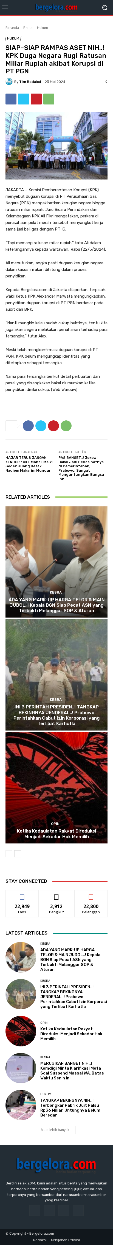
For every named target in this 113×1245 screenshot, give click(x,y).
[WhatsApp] (48, 99)
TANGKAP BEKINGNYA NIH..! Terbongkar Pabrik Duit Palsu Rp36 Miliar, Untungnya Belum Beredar (70, 1108)
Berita (28, 27)
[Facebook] (10, 99)
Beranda (12, 27)
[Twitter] (23, 99)
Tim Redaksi (30, 81)
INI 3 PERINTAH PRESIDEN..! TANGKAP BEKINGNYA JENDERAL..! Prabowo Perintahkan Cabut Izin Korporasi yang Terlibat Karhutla (56, 715)
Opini (56, 823)
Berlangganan (91, 894)
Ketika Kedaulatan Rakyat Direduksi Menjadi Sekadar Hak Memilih (56, 833)
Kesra (56, 592)
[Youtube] (78, 1210)
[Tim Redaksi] (9, 81)
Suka (22, 894)
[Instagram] (49, 1210)
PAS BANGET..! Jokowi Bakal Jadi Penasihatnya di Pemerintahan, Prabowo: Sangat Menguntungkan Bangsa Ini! (81, 468)
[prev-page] (8, 853)
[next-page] (17, 853)
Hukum (42, 27)
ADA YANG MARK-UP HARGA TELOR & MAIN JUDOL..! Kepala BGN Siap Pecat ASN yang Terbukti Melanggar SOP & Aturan (57, 605)
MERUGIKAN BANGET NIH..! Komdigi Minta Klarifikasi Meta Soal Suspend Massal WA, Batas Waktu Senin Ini (72, 1071)
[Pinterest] (36, 99)
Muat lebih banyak (55, 1129)
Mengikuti (56, 894)
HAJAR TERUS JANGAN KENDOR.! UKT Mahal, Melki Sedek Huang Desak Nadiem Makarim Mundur (29, 464)
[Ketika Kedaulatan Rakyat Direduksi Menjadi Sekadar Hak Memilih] (56, 787)
